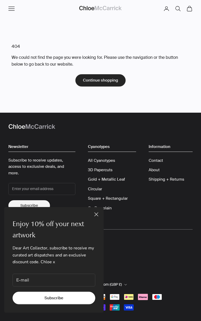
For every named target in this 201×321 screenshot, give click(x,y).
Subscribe (53, 298)
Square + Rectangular (108, 198)
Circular (95, 189)
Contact (156, 160)
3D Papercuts (100, 170)
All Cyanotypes (101, 160)
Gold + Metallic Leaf (106, 179)
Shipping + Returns (166, 179)
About (154, 170)
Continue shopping (100, 80)
